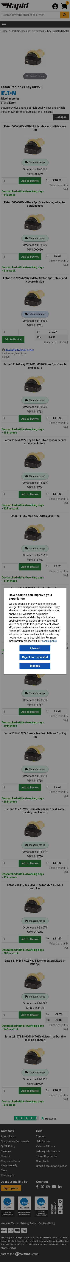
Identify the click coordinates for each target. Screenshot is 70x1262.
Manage (35, 665)
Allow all (35, 648)
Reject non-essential (35, 657)
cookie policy (49, 641)
